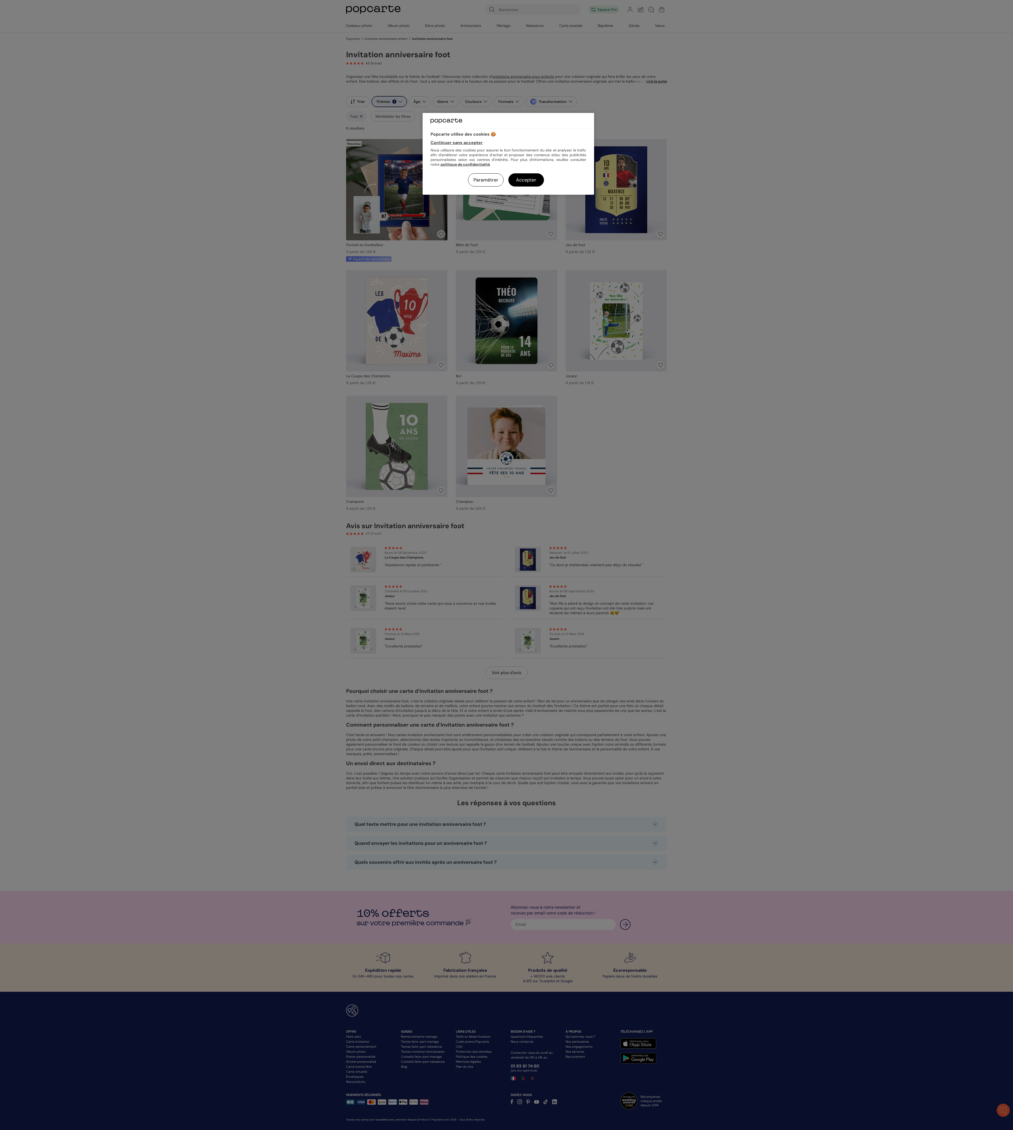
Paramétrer (486, 180)
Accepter (526, 180)
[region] (508, 153)
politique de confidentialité (465, 164)
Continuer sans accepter (457, 142)
